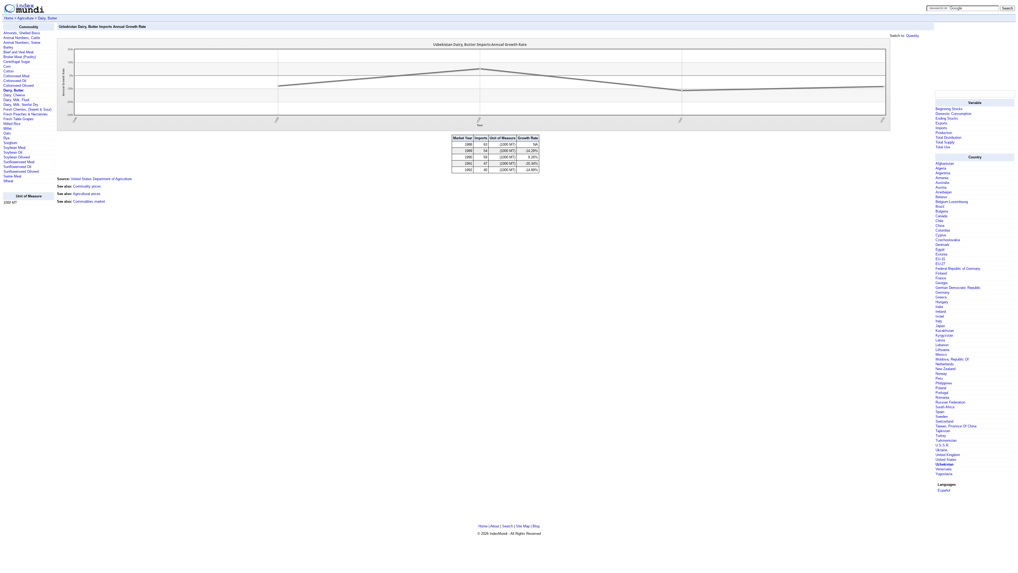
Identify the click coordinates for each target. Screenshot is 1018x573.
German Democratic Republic (958, 288)
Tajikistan (943, 431)
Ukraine (941, 450)
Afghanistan (945, 164)
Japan (940, 326)
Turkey (941, 436)
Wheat (8, 181)
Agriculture (25, 18)
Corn (7, 66)
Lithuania (942, 350)
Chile (939, 221)
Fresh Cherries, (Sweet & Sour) (27, 109)
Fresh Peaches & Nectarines (25, 114)
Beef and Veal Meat (18, 52)
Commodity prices (87, 186)
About (494, 526)
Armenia (942, 178)
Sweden (942, 417)
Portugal (942, 393)
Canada (941, 216)
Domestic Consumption (953, 114)
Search (507, 526)
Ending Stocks (947, 118)
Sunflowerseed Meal (18, 162)
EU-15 (940, 259)
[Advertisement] (24, 288)
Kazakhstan (945, 331)
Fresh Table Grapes (18, 119)
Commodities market (89, 201)
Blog (536, 526)
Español (944, 490)
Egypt (940, 249)
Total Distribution (948, 138)
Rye (6, 138)
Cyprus (941, 235)
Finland (941, 273)
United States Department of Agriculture (101, 179)
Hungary (942, 302)
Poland (941, 388)
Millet (7, 129)
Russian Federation (950, 402)
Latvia (940, 340)
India (939, 307)
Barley (8, 47)
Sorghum (10, 143)
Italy (939, 321)
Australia (942, 183)
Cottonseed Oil (14, 81)
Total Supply (945, 142)
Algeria (941, 168)
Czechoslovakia (948, 240)
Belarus (941, 197)
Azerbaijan (944, 192)
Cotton (8, 71)
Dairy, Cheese (14, 95)
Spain (940, 412)
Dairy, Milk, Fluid (16, 100)
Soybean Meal (14, 148)
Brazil (940, 207)
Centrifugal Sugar (16, 62)
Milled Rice (11, 124)
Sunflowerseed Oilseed (21, 171)
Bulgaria (942, 211)
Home (8, 18)
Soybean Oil (12, 152)
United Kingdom (948, 455)
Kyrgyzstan (944, 335)
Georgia (941, 283)
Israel (940, 316)
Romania (942, 398)
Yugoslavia (944, 474)
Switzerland (944, 421)
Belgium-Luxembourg (952, 202)
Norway (941, 374)
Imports (941, 128)
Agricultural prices (86, 194)
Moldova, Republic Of (952, 359)
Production (944, 133)
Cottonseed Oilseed (18, 86)
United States (946, 460)
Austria (941, 187)
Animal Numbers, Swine (21, 43)
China (940, 226)
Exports (941, 123)
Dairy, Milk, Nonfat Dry (20, 105)
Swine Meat (12, 176)
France (941, 278)
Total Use (943, 147)
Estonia (941, 254)
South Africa (945, 407)
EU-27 (940, 264)
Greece (941, 297)
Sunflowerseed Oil (17, 167)
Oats (7, 133)
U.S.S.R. (942, 445)
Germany (943, 292)
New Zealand (945, 369)
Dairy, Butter (47, 18)
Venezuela (943, 469)
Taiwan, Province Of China (956, 426)
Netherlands (945, 364)
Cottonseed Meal (16, 76)
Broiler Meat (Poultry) (19, 57)
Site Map (523, 526)
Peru (939, 378)
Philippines (944, 383)
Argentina (943, 173)
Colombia (943, 230)
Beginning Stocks (949, 109)
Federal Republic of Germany (958, 269)
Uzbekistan (945, 464)
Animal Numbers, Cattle (21, 38)
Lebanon (942, 345)
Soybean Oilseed (16, 157)
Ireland (941, 312)
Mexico (941, 355)
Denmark (942, 245)
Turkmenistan (946, 440)
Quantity (912, 36)
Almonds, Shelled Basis (21, 33)
